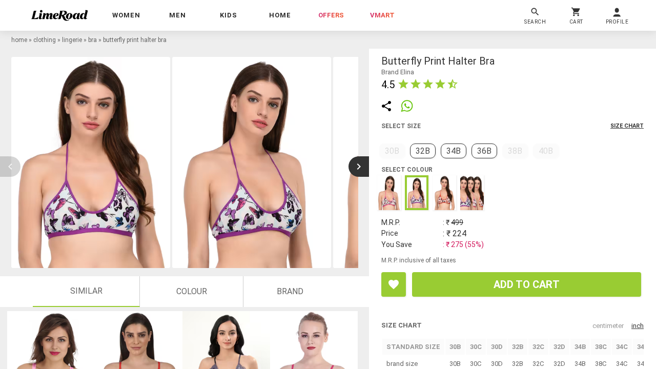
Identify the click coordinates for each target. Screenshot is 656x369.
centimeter (608, 326)
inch (637, 326)
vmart (382, 15)
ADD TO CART (527, 284)
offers (331, 15)
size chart (627, 125)
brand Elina (397, 72)
